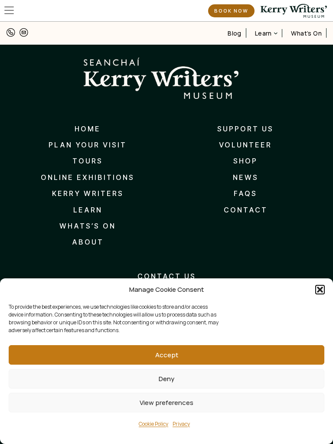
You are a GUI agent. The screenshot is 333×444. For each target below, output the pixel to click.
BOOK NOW (231, 10)
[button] (320, 289)
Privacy (181, 424)
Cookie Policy (153, 424)
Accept (166, 354)
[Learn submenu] (276, 33)
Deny (166, 378)
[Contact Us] (11, 33)
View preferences (166, 402)
